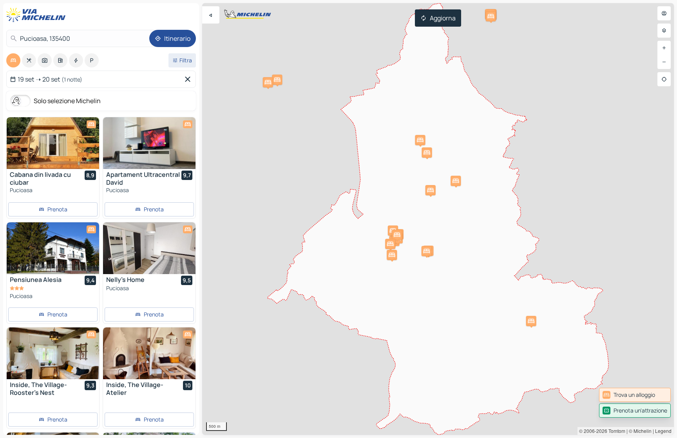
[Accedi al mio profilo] (664, 13)
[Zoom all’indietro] (664, 62)
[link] (635, 395)
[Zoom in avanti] (664, 48)
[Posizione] (664, 79)
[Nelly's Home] (149, 248)
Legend (663, 430)
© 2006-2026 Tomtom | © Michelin (615, 430)
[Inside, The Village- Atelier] (149, 353)
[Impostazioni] (664, 31)
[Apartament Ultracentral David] (149, 143)
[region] (438, 219)
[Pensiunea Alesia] (53, 248)
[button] (427, 152)
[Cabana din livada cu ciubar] (53, 143)
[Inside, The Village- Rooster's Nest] (53, 353)
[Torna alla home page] (37, 15)
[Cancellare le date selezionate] (189, 79)
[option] (13, 60)
